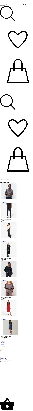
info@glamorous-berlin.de (2, 356)
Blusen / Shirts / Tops (3, 341)
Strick (1, 343)
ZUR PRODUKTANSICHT (3, 202)
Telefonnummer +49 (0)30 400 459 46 (3, 358)
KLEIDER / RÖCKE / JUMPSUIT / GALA (4, 91)
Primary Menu (1, 1)
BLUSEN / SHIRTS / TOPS (3, 90)
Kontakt (0, 357)
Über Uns (2, 2)
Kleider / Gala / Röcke (3, 342)
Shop (8, 179)
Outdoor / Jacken (2, 344)
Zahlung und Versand (3, 346)
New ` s (1, 340)
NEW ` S (2, 89)
